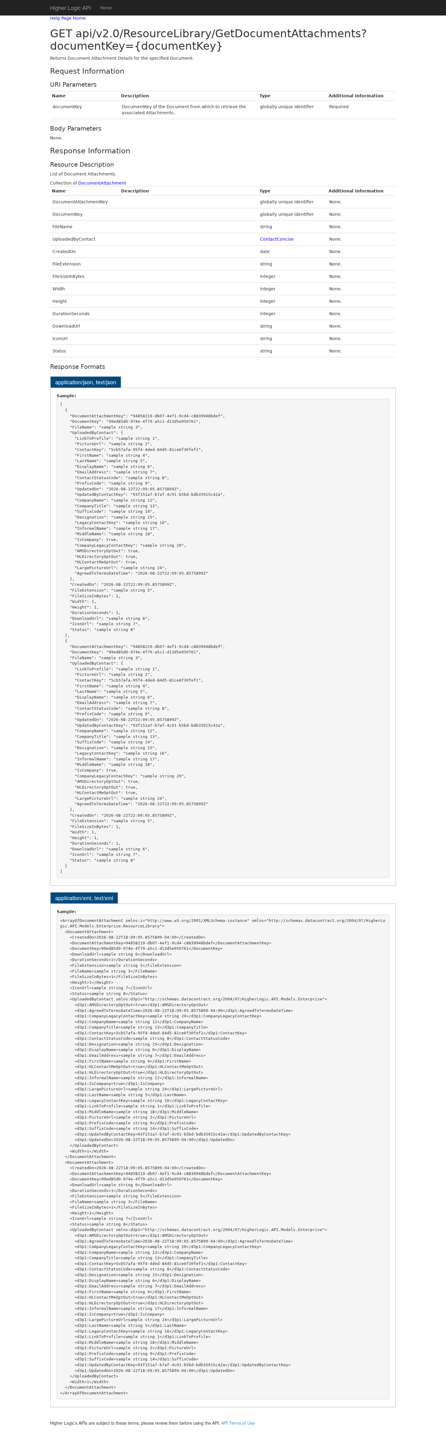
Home (106, 8)
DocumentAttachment (102, 183)
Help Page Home (68, 18)
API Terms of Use (238, 1423)
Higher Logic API (70, 8)
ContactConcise (277, 239)
